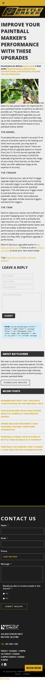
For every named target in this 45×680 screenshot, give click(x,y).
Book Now (5, 678)
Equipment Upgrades (16, 257)
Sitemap (26, 674)
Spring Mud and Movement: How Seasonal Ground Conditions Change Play (19, 426)
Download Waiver (15, 382)
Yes (7, 593)
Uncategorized (12, 74)
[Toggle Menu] (3, 3)
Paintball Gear (24, 71)
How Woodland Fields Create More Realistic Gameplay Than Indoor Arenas (21, 413)
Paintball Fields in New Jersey (21, 69)
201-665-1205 (11, 644)
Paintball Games (8, 71)
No (7, 598)
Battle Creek (28, 66)
